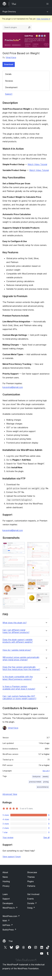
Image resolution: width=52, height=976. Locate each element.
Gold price (36, 776)
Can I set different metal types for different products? (16, 631)
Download (8, 64)
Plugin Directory (9, 11)
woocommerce (42, 787)
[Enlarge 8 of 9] (46, 581)
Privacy (6, 886)
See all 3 (46, 771)
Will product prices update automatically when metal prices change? (21, 658)
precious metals (35, 782)
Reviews (9, 81)
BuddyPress (9, 929)
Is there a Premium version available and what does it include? (19, 687)
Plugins (30, 881)
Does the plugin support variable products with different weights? (18, 640)
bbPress (8, 925)
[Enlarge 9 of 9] (46, 596)
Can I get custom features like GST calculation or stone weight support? (19, 697)
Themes (31, 877)
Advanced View (10, 794)
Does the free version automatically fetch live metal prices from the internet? (21, 668)
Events (30, 898)
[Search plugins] (29, 27)
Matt (6, 920)
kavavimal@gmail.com (13, 387)
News (5, 877)
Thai (10, 941)
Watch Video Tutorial (37, 164)
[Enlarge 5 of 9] (21, 600)
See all (46, 837)
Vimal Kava (11, 57)
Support (8, 94)
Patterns (31, 886)
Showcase (32, 872)
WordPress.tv (10, 907)
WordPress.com (11, 916)
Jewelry (45, 776)
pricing (45, 782)
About (5, 872)
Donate (32, 903)
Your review (8, 837)
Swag (31, 907)
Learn (5, 894)
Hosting (6, 881)
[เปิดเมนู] (48, 4)
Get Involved (33, 894)
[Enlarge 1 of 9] (21, 545)
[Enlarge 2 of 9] (21, 559)
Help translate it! (43, 19)
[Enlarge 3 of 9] (21, 573)
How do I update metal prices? (17, 650)
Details (8, 74)
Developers (8, 903)
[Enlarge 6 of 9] (46, 545)
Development (11, 87)
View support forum (12, 856)
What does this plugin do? (15, 623)
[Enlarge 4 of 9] (21, 586)
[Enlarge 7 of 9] (46, 563)
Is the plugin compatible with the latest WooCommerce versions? (18, 677)
